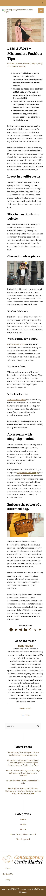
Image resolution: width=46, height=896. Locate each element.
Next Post (25, 715)
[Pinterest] (30, 630)
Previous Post (26, 708)
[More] (40, 630)
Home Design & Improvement (23, 834)
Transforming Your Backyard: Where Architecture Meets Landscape (23, 753)
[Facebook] (11, 630)
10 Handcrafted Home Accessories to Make (23, 782)
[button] (42, 3)
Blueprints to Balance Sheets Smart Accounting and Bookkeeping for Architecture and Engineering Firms (23, 762)
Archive (23, 819)
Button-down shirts (16, 344)
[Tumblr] (35, 630)
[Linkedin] (25, 630)
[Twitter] (16, 630)
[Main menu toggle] (41, 10)
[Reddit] (21, 630)
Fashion (10, 64)
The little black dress (16, 399)
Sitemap (23, 892)
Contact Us (7, 874)
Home (23, 829)
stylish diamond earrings (28, 472)
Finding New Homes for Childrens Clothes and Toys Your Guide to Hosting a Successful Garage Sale (23, 791)
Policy (7, 879)
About (7, 868)
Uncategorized (23, 839)
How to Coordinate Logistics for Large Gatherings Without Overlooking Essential (23, 773)
